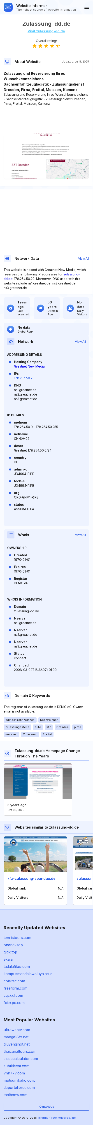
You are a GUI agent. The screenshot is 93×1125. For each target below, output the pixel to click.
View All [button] (83, 258)
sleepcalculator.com (21, 1058)
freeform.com (15, 988)
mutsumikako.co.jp (19, 1080)
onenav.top (13, 945)
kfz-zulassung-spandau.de (31, 878)
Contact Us (46, 1106)
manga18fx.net (16, 1037)
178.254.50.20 (24, 378)
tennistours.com (17, 937)
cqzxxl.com (13, 995)
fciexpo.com (14, 1002)
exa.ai (8, 959)
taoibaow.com (15, 1094)
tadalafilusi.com (17, 966)
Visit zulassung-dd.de (46, 31)
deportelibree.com (19, 1087)
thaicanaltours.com (20, 1051)
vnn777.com (14, 1073)
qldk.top (10, 952)
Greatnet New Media (29, 366)
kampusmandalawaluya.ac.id (28, 973)
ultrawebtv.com (17, 1029)
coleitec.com (14, 981)
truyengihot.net (17, 1044)
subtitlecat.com (16, 1066)
